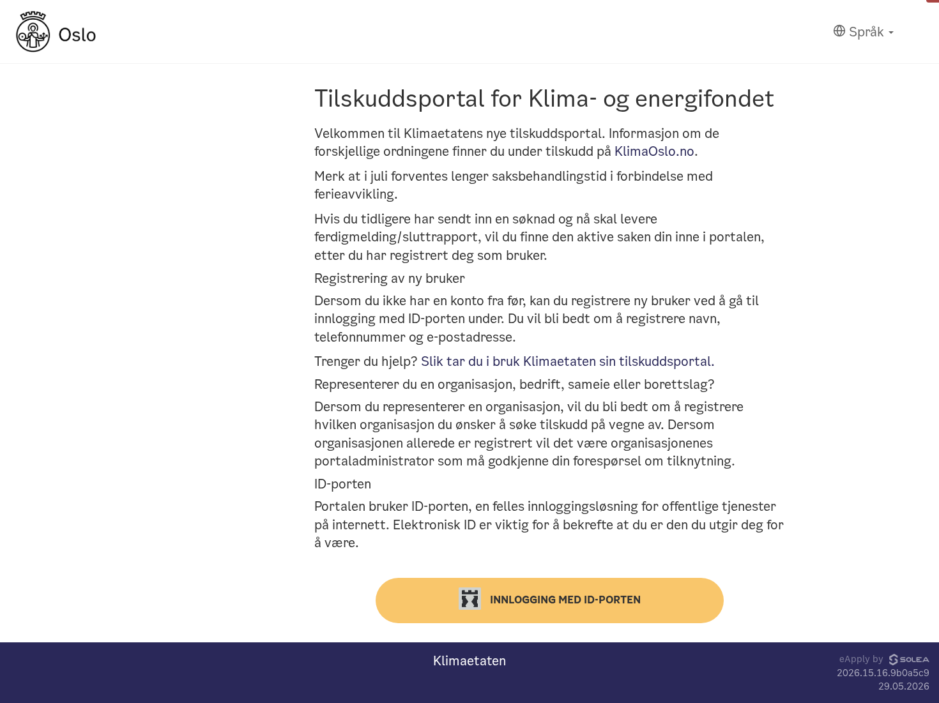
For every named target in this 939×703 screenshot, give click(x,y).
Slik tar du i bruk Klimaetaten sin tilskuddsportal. (568, 361)
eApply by (862, 659)
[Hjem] (56, 31)
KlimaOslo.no (654, 151)
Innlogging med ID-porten (564, 599)
